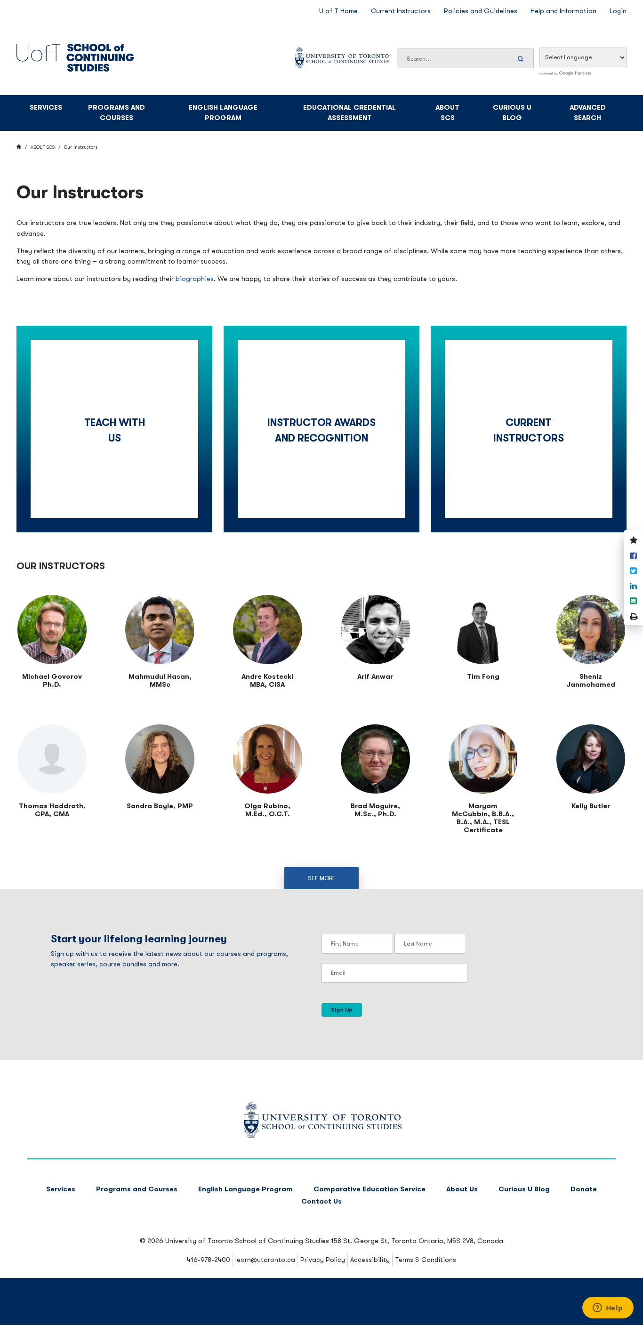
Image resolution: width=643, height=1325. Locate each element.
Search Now (522, 58)
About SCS (447, 113)
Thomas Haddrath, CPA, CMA (52, 810)
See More (322, 878)
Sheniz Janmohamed (590, 681)
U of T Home (338, 11)
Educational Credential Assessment (349, 113)
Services (46, 108)
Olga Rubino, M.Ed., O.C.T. (267, 810)
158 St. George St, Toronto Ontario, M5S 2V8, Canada (417, 1241)
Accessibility (370, 1259)
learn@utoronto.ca (265, 1259)
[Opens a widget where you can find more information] (608, 1308)
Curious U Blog (512, 113)
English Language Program (223, 113)
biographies (195, 279)
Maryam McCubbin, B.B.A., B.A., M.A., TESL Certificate (483, 818)
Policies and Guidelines (480, 11)
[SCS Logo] (322, 1136)
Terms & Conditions (425, 1259)
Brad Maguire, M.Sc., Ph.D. (375, 810)
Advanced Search (588, 113)
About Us (462, 1189)
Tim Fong (483, 677)
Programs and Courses (116, 113)
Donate (584, 1189)
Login (618, 11)
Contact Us (321, 1201)
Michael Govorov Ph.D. (52, 681)
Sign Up (342, 1009)
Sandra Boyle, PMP (160, 806)
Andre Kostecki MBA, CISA (267, 681)
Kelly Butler (590, 806)
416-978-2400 (208, 1259)
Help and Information (563, 11)
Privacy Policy (322, 1259)
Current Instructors (401, 11)
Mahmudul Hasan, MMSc (160, 681)
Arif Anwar (375, 677)
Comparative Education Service (369, 1189)
